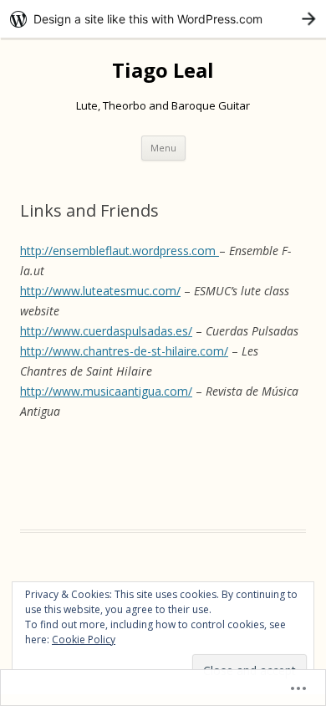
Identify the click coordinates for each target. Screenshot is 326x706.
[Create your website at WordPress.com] (163, 19)
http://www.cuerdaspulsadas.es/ (106, 331)
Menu (163, 147)
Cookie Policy (83, 639)
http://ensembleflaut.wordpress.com (119, 250)
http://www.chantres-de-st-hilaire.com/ (124, 351)
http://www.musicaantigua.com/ (106, 391)
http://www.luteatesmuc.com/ (100, 291)
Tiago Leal (163, 71)
